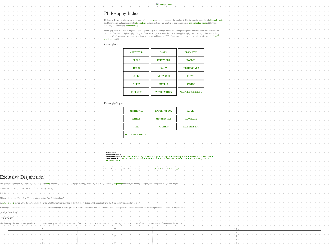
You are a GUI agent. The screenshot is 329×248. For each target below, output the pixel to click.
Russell (192, 158)
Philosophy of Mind (180, 157)
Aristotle (122, 158)
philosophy (149, 20)
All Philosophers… (191, 91)
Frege (148, 158)
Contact (158, 169)
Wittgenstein (202, 158)
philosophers (140, 22)
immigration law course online (187, 36)
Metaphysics (165, 157)
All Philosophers (112, 160)
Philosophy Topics (113, 157)
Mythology (173, 169)
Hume (155, 158)
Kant (161, 158)
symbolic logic (8, 202)
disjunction (118, 183)
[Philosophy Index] (164, 3)
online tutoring (132, 25)
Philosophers (111, 153)
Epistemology (139, 157)
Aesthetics (127, 157)
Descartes (139, 158)
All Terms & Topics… (136, 134)
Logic (156, 157)
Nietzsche (170, 158)
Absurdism (207, 157)
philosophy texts (215, 20)
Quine (185, 158)
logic (48, 183)
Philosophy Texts (112, 155)
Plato (178, 158)
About (152, 169)
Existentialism (195, 157)
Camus (130, 158)
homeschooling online (198, 22)
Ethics (149, 157)
